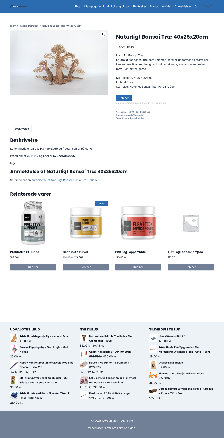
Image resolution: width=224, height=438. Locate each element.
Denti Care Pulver (75, 252)
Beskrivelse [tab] (22, 128)
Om (196, 6)
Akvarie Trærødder (29, 25)
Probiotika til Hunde (24, 252)
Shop (77, 6)
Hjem (13, 25)
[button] (104, 34)
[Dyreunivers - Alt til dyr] (18, 7)
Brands (154, 6)
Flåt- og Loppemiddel (130, 252)
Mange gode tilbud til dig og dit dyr (107, 6)
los (142, 118)
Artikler (166, 6)
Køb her (124, 98)
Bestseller (139, 6)
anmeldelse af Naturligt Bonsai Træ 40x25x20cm (64, 180)
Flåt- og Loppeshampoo (185, 252)
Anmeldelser (183, 6)
